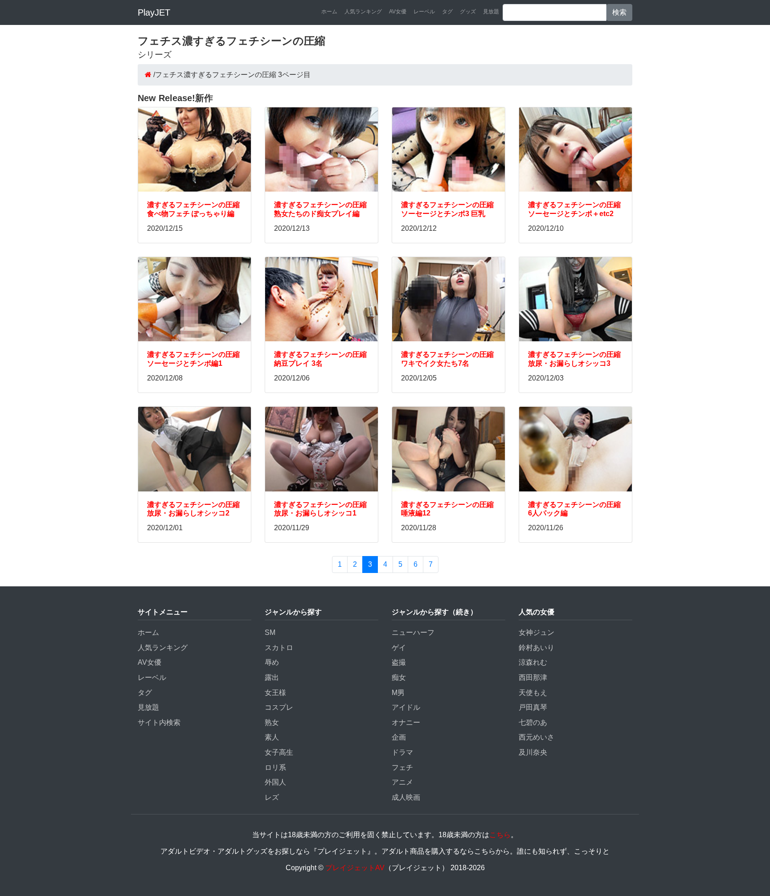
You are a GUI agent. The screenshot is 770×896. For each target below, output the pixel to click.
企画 (399, 737)
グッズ (468, 11)
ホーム (329, 11)
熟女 (272, 722)
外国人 (275, 782)
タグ (447, 11)
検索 (619, 12)
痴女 (399, 677)
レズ (272, 797)
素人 (272, 737)
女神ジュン (536, 632)
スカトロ (279, 647)
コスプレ (279, 707)
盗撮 (399, 662)
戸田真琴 (533, 707)
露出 (272, 677)
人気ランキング (363, 11)
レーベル (424, 11)
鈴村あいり (536, 647)
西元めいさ (536, 737)
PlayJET (154, 12)
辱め (272, 662)
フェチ (402, 767)
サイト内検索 (159, 722)
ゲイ (399, 647)
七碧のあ (533, 722)
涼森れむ (533, 662)
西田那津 (533, 677)
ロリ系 (275, 767)
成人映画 (406, 797)
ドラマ (402, 752)
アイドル (406, 707)
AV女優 (397, 11)
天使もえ (533, 692)
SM (270, 632)
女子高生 (279, 752)
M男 (398, 692)
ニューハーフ (413, 632)
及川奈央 (533, 752)
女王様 (275, 692)
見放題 (491, 11)
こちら (500, 835)
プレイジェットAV (355, 867)
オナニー (406, 722)
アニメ (402, 782)
